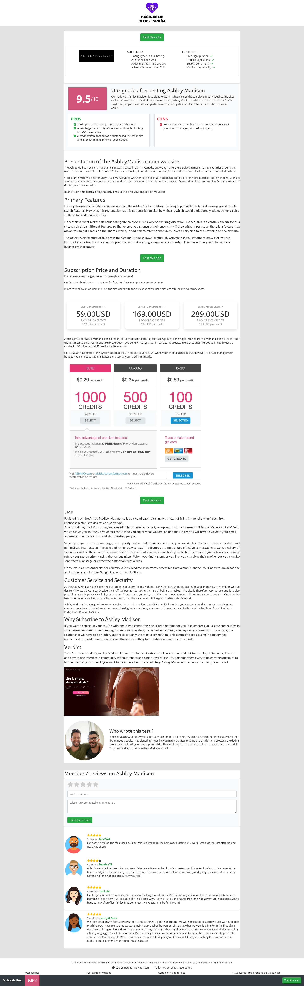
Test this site (152, 37)
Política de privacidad (98, 972)
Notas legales (31, 972)
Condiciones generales (171, 972)
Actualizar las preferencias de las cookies (256, 972)
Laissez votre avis (80, 820)
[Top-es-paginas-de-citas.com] (152, 13)
